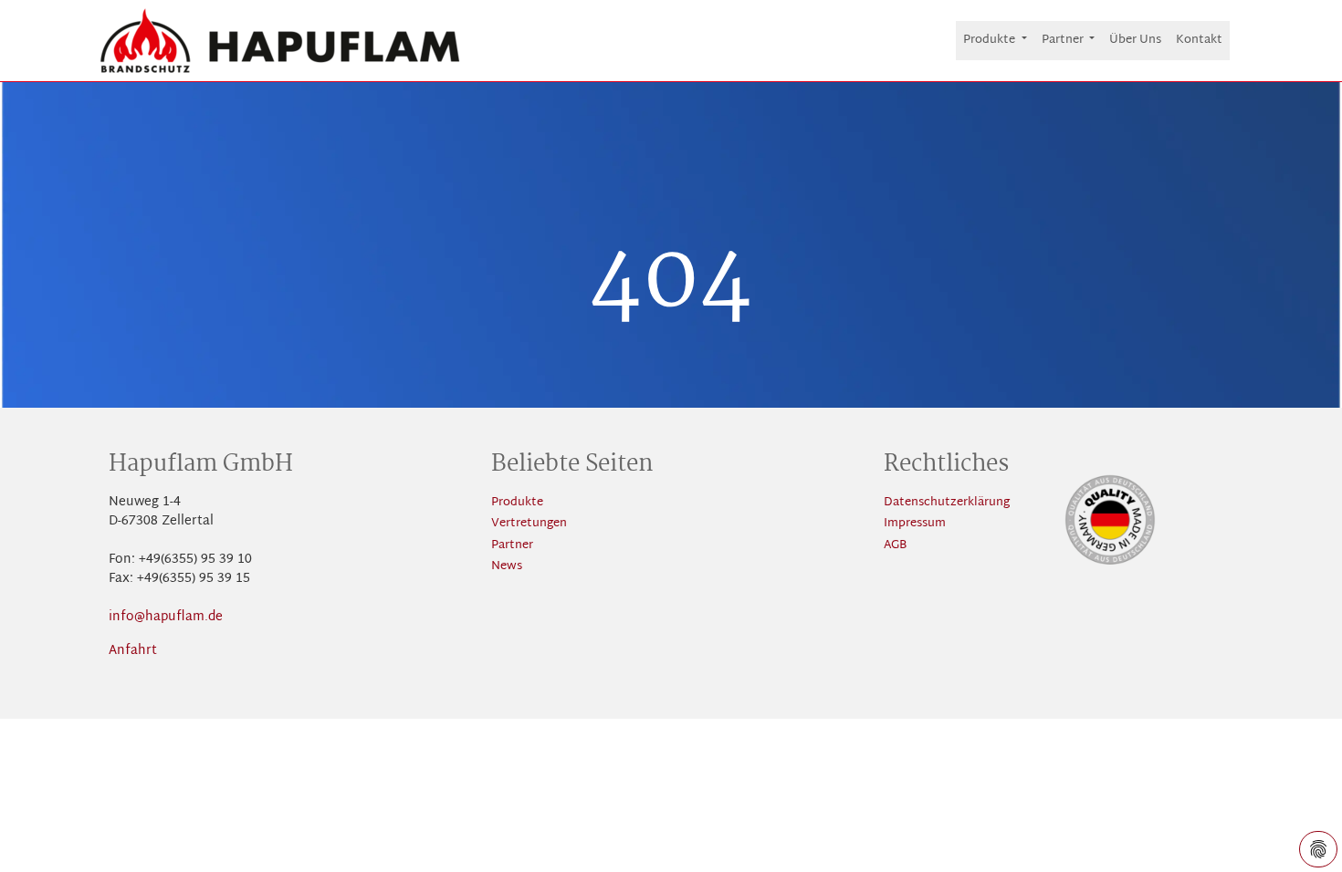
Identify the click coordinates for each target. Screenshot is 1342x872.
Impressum (915, 524)
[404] (280, 40)
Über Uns (1135, 40)
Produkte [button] (990, 40)
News (506, 566)
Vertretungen (529, 524)
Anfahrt (133, 650)
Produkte (517, 503)
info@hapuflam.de (166, 617)
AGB (895, 545)
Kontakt (1199, 40)
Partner (512, 545)
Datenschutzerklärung (947, 503)
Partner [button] (1064, 40)
